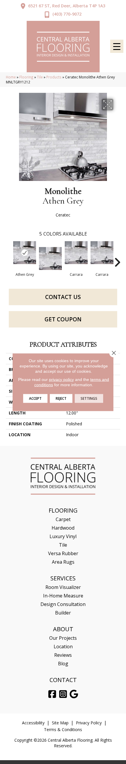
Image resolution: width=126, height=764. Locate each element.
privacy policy (61, 379)
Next (117, 253)
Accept (35, 398)
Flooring (26, 77)
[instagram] (63, 694)
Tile (40, 77)
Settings (89, 398)
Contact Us (63, 297)
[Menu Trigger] (116, 46)
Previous (8, 253)
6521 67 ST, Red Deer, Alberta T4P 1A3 (66, 6)
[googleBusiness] (74, 694)
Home (11, 77)
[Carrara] (76, 253)
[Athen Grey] (25, 253)
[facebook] (52, 694)
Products (54, 77)
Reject (61, 398)
